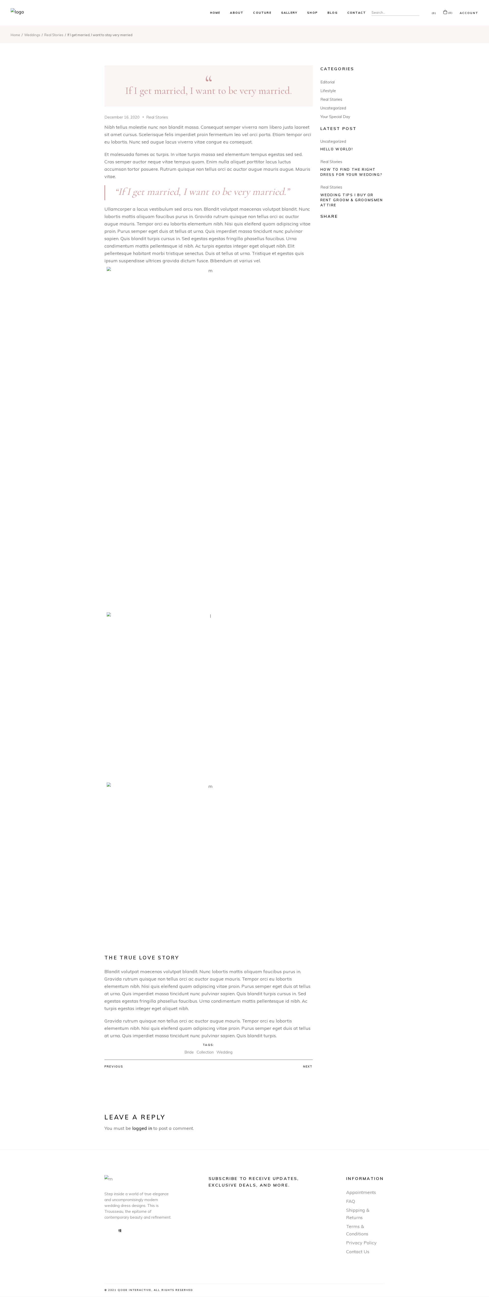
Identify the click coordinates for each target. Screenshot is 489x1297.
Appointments (361, 1192)
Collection (205, 1052)
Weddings (32, 35)
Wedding (224, 1052)
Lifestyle (328, 90)
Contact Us (357, 1252)
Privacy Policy (361, 1243)
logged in (142, 1128)
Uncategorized (333, 108)
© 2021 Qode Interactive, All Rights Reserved (148, 1290)
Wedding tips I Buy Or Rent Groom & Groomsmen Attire (351, 200)
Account (469, 13)
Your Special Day (335, 116)
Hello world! (336, 149)
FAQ (350, 1201)
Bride (189, 1052)
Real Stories (53, 35)
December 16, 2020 (122, 117)
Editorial (327, 82)
